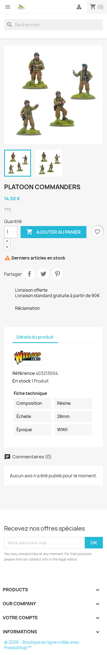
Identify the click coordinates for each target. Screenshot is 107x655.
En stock (21, 381)
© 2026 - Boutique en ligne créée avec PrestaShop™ (42, 645)
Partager (29, 273)
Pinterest (57, 273)
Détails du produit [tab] (35, 337)
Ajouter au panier (53, 231)
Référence (23, 373)
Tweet (43, 273)
